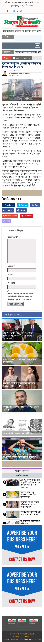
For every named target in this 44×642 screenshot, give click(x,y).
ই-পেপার (29, 5)
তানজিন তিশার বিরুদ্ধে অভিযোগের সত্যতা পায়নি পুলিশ (19, 384)
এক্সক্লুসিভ (27, 58)
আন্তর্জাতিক (19, 58)
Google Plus (11, 216)
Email (10, 274)
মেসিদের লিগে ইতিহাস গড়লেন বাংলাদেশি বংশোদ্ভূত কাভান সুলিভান (19, 456)
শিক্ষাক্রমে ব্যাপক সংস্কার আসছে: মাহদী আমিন (21, 408)
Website (11, 283)
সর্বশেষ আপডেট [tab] (22, 471)
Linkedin (8, 210)
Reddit (22, 210)
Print (7, 221)
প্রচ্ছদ (7, 58)
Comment (12, 237)
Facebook (9, 205)
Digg (36, 205)
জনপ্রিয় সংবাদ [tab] (22, 475)
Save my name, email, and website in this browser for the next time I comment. (20, 296)
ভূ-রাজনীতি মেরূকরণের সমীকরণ (18, 433)
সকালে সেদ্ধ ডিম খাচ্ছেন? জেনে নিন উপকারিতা (19, 361)
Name (11, 266)
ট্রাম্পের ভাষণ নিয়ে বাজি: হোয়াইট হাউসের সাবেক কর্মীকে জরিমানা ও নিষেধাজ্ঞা (18, 336)
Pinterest (27, 216)
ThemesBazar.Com (32, 639)
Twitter (23, 205)
